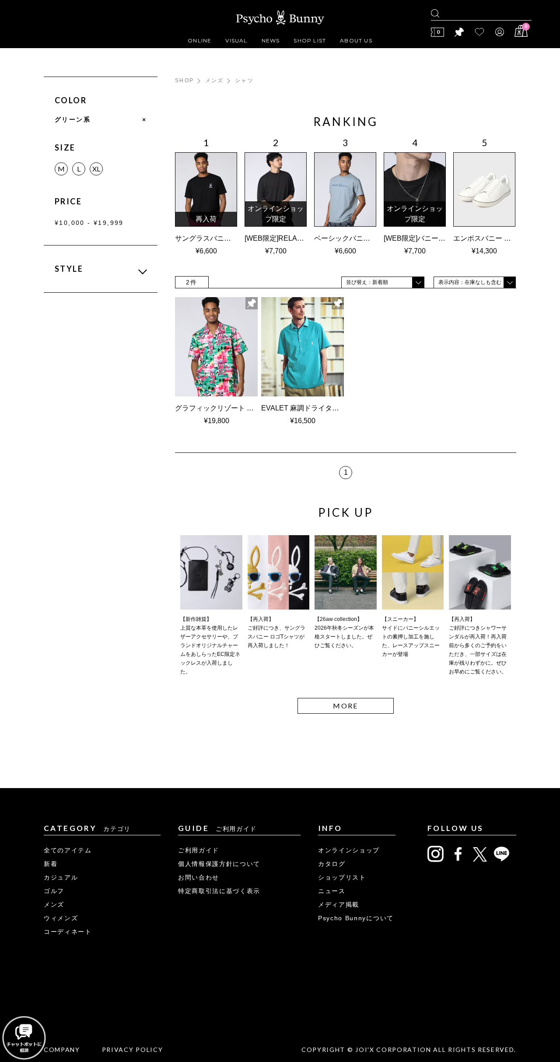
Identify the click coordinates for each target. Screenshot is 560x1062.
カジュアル (61, 877)
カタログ (332, 863)
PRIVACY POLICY (132, 1049)
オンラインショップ (349, 850)
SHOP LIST (310, 40)
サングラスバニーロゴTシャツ (222, 238)
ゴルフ (54, 890)
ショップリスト (342, 877)
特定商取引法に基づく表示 (219, 890)
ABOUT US (356, 40)
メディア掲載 (338, 904)
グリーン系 (101, 119)
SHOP (184, 80)
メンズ (214, 80)
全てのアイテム (68, 850)
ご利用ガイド (198, 850)
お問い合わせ (198, 877)
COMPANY (62, 1049)
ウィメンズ (61, 918)
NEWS (271, 40)
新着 (50, 863)
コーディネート (68, 931)
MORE (345, 705)
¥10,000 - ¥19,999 (89, 222)
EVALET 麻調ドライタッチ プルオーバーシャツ (336, 408)
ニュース (332, 890)
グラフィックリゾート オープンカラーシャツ (249, 408)
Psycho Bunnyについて (356, 918)
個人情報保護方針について (219, 863)
